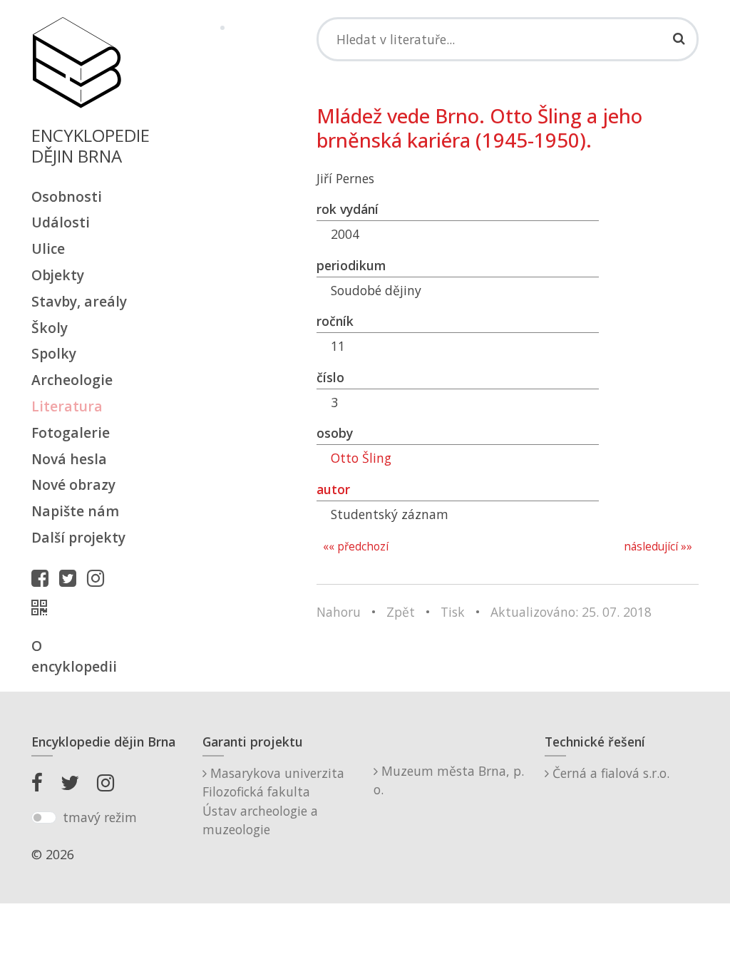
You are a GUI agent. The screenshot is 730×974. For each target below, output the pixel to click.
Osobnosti (66, 196)
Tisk (453, 611)
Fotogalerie (70, 432)
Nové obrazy (73, 484)
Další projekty (78, 537)
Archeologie (72, 379)
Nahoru (339, 611)
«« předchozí (356, 546)
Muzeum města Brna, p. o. (449, 780)
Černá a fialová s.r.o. (609, 772)
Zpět (400, 611)
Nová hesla (69, 458)
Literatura (67, 406)
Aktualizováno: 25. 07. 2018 (571, 611)
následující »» (658, 546)
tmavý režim (100, 817)
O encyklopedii (74, 656)
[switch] (43, 817)
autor (333, 489)
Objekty (57, 274)
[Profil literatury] (42, 607)
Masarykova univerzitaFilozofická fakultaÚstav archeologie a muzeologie (273, 801)
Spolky (53, 353)
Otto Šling (361, 457)
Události (60, 222)
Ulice (48, 248)
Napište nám (75, 511)
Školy (49, 327)
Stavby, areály (79, 301)
